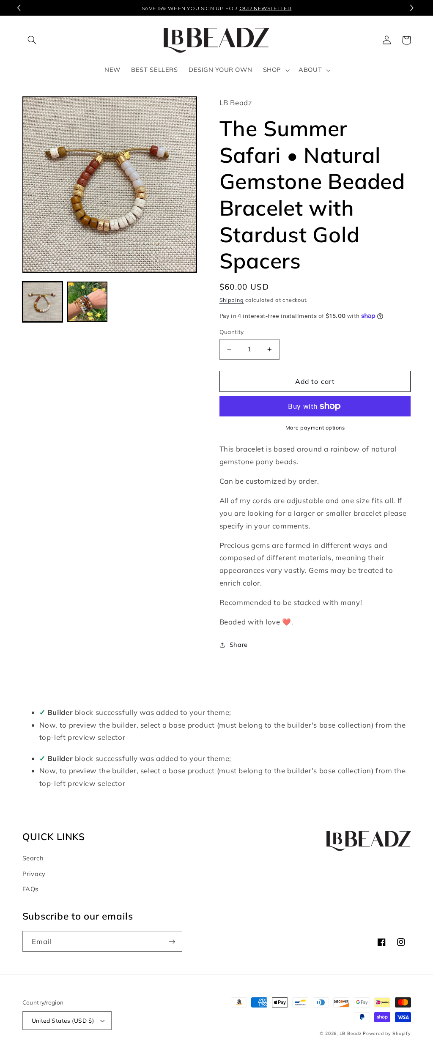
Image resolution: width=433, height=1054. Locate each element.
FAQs (30, 889)
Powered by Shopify (387, 1033)
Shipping (231, 299)
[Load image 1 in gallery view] (42, 302)
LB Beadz (351, 1033)
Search (33, 858)
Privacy (34, 874)
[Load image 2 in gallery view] (87, 302)
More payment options (315, 427)
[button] (413, 8)
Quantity (231, 331)
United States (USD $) (63, 1020)
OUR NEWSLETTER (265, 8)
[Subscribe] (171, 941)
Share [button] (239, 645)
